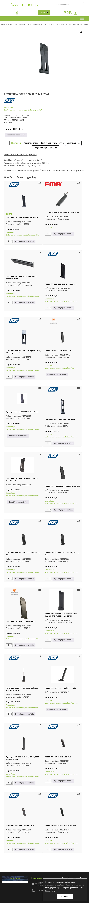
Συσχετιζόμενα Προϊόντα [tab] (52, 143)
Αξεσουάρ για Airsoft (57, 24)
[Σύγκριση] (39, 183)
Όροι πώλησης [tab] (73, 143)
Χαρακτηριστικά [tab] (31, 143)
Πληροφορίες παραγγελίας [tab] (45, 148)
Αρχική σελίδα (6, 24)
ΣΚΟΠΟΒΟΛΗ (20, 24)
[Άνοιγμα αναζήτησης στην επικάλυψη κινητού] (65, 4)
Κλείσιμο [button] (64, 896)
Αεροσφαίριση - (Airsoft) (37, 24)
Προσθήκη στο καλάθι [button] (16, 135)
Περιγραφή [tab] (16, 143)
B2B (68, 12)
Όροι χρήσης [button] (50, 891)
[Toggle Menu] (82, 19)
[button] (81, 32)
